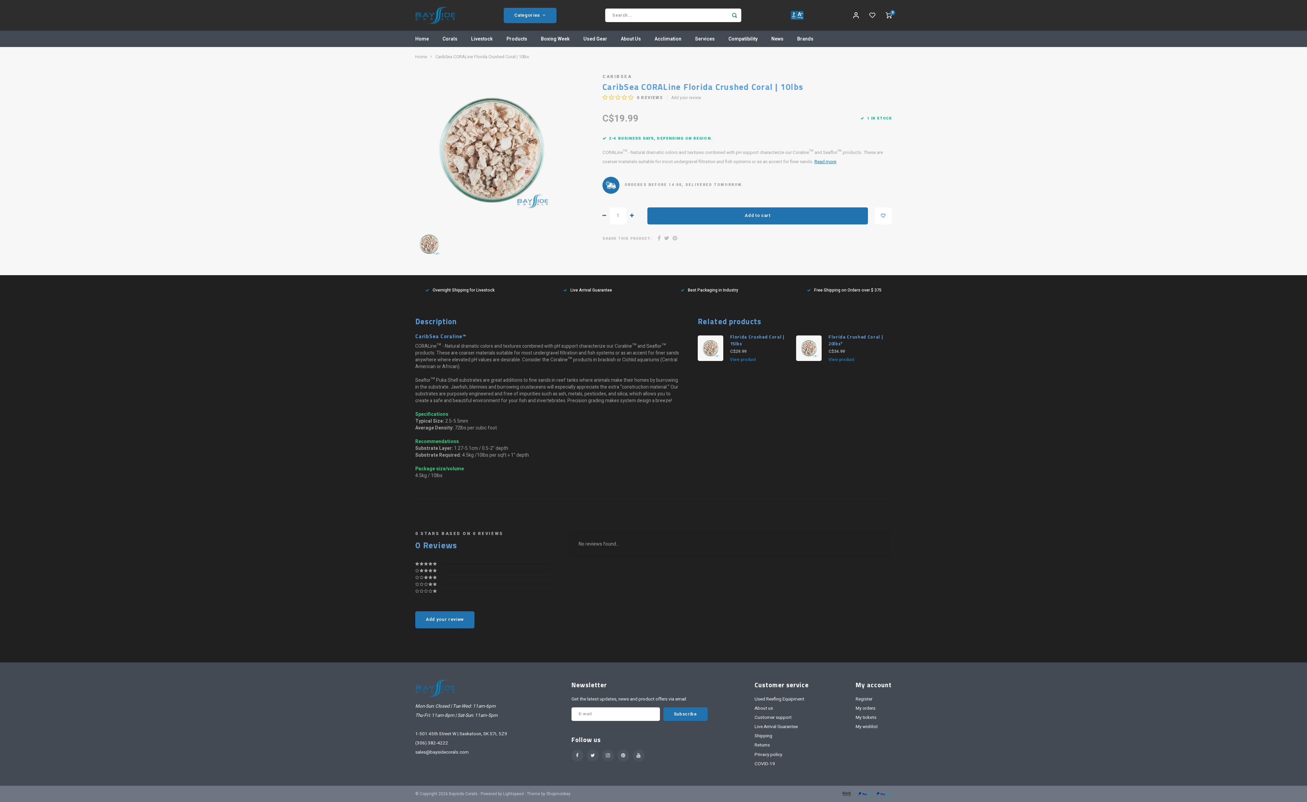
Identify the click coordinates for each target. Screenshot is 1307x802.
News (777, 39)
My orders (865, 708)
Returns (762, 745)
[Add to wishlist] (883, 215)
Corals (449, 39)
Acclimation (668, 39)
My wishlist (867, 726)
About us (764, 708)
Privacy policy (768, 754)
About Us (631, 39)
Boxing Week (555, 39)
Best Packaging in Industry (713, 290)
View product (743, 360)
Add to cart (757, 215)
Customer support (773, 717)
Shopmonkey (558, 794)
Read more (825, 161)
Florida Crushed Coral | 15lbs (757, 340)
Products (516, 39)
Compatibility (743, 39)
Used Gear (595, 39)
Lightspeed (513, 794)
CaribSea (617, 77)
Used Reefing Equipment (779, 699)
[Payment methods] (846, 793)
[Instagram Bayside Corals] (608, 755)
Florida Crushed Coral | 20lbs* (855, 340)
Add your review (686, 98)
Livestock (482, 39)
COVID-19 (765, 763)
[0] (889, 15)
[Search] (734, 15)
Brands (805, 39)
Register (864, 699)
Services (705, 39)
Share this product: (627, 238)
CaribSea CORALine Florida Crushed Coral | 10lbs (482, 57)
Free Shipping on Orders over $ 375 (848, 290)
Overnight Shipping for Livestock (464, 290)
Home (422, 39)
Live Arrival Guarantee (591, 290)
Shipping (763, 736)
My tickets (866, 717)
